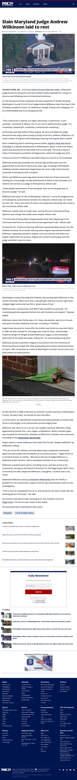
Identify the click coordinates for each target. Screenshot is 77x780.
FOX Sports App (7, 726)
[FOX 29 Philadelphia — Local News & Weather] (8, 4)
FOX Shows (44, 712)
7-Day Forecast (26, 685)
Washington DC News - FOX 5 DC (29, 744)
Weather (25, 682)
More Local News (7, 696)
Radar (23, 693)
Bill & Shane (63, 717)
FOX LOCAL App (26, 733)
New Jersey (5, 691)
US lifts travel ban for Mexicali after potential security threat (20, 551)
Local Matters (26, 726)
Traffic (43, 691)
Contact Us (44, 735)
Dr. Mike (43, 702)
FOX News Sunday (7, 702)
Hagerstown (7, 502)
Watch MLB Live (65, 741)
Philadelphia (5, 687)
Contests (43, 710)
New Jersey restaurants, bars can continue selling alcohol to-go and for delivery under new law (30, 543)
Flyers (4, 717)
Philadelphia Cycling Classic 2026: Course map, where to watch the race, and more (42, 629)
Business (5, 733)
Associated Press (22, 31)
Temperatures (26, 695)
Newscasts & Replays (28, 712)
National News (6, 698)
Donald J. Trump (65, 689)
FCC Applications (46, 740)
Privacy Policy (40, 601)
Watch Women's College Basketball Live (67, 754)
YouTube (24, 723)
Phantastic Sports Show (9, 710)
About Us (45, 730)
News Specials (26, 717)
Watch (24, 707)
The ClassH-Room (46, 714)
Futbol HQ (5, 712)
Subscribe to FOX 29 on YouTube (36, 654)
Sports (5, 707)
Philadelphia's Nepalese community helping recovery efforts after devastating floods (27, 560)
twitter (63, 769)
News (4, 682)
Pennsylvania (6, 689)
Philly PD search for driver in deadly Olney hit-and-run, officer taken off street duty (43, 644)
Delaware (5, 694)
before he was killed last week (45, 89)
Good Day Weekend (47, 687)
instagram (66, 769)
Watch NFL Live (65, 735)
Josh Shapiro (64, 691)
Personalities (45, 744)
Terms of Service (39, 602)
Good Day (45, 682)
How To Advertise (46, 742)
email (73, 769)
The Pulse (63, 726)
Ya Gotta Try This (46, 696)
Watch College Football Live (67, 738)
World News (6, 700)
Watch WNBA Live (65, 758)
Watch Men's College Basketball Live (66, 751)
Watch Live (44, 694)
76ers (4, 721)
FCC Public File (45, 738)
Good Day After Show (47, 685)
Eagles (4, 714)
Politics (63, 682)
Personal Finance (7, 740)
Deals (4, 738)
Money (5, 730)
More (45, 4)
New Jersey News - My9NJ (27, 736)
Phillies (4, 719)
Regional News (28, 730)
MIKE (61, 710)
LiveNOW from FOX (28, 714)
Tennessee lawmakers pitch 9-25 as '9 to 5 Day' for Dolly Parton (20, 526)
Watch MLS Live (65, 760)
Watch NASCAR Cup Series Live (66, 744)
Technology (5, 742)
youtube (70, 769)
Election (62, 685)
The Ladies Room (65, 723)
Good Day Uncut (46, 700)
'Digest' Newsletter (46, 689)
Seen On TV (44, 698)
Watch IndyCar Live (66, 748)
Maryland (31, 31)
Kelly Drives (63, 719)
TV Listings (44, 747)
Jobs (42, 749)
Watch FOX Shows (46, 719)
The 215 (62, 721)
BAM (61, 712)
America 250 (6, 685)
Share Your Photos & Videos (47, 722)
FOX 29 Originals (67, 707)
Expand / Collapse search (73, 4)
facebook (59, 769)
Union (4, 723)
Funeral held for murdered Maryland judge (16, 76)
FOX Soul (24, 721)
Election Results (65, 687)
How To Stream (26, 710)
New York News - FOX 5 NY (29, 740)
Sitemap (43, 751)
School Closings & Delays (27, 687)
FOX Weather (26, 691)
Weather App (25, 700)
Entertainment (47, 707)
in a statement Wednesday (38, 479)
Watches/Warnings (27, 697)
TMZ (42, 717)
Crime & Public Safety (24, 513)
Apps (42, 733)
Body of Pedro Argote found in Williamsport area (18, 286)
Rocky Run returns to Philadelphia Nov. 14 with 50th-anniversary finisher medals (42, 621)
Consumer (5, 735)
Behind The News (65, 714)
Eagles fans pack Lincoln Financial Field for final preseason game (21, 535)
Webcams (25, 719)
